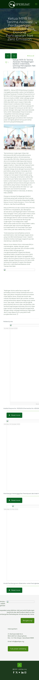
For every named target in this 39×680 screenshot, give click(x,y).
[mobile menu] (36, 4)
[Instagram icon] (25, 672)
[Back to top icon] (19, 665)
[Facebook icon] (14, 672)
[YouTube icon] (19, 672)
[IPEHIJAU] (19, 4)
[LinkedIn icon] (22, 672)
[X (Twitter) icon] (16, 672)
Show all (31, 56)
